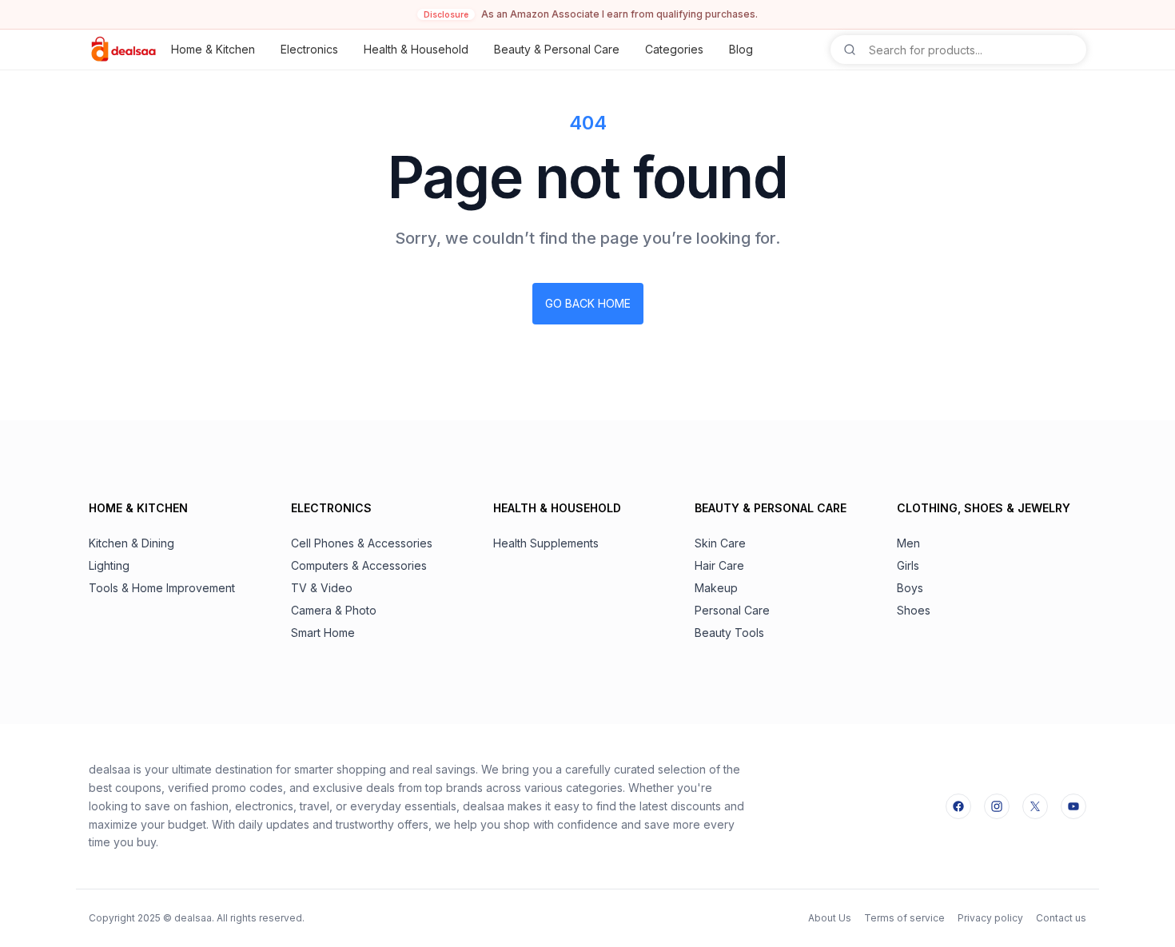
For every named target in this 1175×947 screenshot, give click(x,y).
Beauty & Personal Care (556, 49)
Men (908, 543)
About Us (829, 918)
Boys (910, 588)
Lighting (109, 565)
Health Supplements (546, 543)
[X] (1035, 806)
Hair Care (719, 565)
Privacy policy (990, 918)
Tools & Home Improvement (162, 588)
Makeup (716, 588)
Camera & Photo (333, 610)
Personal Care (732, 610)
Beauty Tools (729, 632)
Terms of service (904, 918)
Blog (741, 49)
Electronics (309, 49)
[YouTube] (1073, 806)
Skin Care (720, 543)
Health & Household (416, 49)
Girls (908, 565)
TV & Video (321, 588)
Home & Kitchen (213, 49)
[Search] (849, 49)
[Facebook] (958, 806)
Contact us (1061, 918)
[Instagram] (997, 806)
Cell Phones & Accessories (361, 543)
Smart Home (323, 632)
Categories (674, 49)
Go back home (588, 303)
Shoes (913, 610)
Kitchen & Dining (131, 543)
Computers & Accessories (359, 565)
